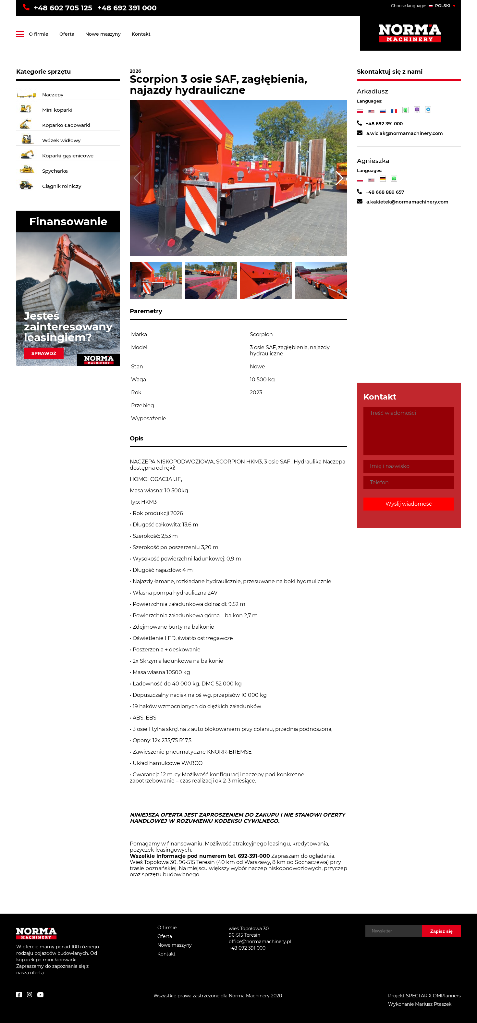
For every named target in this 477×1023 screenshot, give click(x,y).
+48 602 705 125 (63, 8)
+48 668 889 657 (385, 192)
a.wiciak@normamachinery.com (404, 133)
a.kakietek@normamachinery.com (407, 202)
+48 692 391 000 (127, 8)
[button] (339, 178)
